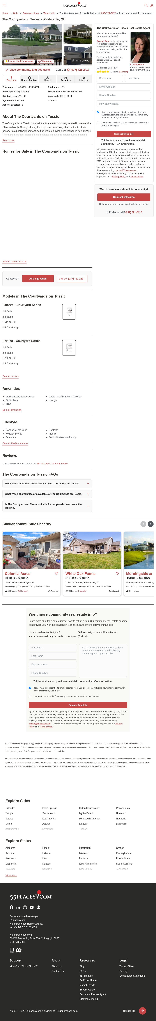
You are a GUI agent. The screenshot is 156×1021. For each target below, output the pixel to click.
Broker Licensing (89, 999)
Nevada (83, 858)
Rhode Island (123, 858)
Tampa (9, 813)
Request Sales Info (124, 134)
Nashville (121, 818)
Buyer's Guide (87, 989)
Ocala (8, 824)
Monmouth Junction (89, 818)
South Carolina (124, 863)
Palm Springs (49, 808)
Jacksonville (12, 829)
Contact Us (58, 971)
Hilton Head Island (89, 808)
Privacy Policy (119, 176)
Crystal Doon (103, 41)
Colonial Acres (17, 573)
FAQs (83, 971)
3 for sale (82, 591)
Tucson (83, 829)
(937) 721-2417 (108, 13)
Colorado (10, 869)
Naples (9, 818)
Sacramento (48, 813)
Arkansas (10, 858)
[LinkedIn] (18, 907)
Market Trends (87, 985)
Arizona (9, 853)
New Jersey (85, 869)
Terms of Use (136, 176)
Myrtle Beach (86, 813)
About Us (57, 966)
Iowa (45, 858)
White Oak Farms (80, 573)
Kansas (46, 863)
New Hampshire (88, 863)
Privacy (123, 971)
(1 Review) (123, 72)
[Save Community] (56, 573)
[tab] (11, 79)
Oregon (120, 848)
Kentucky (47, 869)
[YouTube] (32, 907)
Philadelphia (123, 808)
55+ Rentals (86, 975)
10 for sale (23, 591)
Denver (83, 824)
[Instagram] (25, 907)
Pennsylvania (123, 853)
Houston (120, 813)
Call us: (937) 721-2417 (72, 278)
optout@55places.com (125, 170)
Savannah (47, 829)
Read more (8, 140)
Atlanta (46, 824)
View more (11, 875)
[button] (47, 483)
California (10, 863)
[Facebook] (11, 907)
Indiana (46, 853)
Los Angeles (49, 818)
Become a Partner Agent (93, 994)
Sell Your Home (88, 980)
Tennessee (122, 869)
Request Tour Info (78, 705)
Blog (82, 966)
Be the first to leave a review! (52, 463)
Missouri (83, 853)
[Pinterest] (38, 907)
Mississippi (85, 848)
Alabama (10, 848)
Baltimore (121, 824)
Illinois (45, 848)
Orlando (9, 808)
